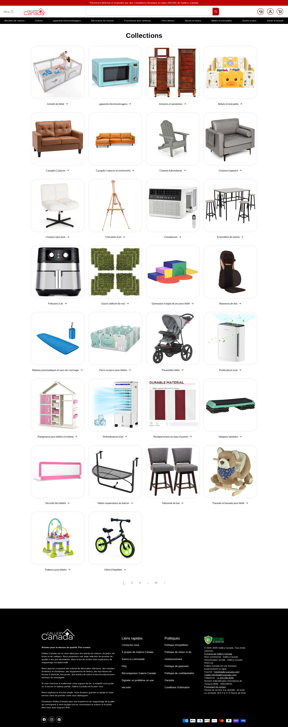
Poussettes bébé (171, 370)
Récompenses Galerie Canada (139, 673)
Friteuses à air (55, 303)
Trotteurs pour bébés (56, 569)
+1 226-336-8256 (225, 678)
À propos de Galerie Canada (137, 652)
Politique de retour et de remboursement (178, 656)
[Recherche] (216, 11)
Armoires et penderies (170, 104)
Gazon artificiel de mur (113, 303)
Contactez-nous (130, 645)
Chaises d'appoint (228, 170)
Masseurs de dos (228, 303)
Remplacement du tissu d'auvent (170, 436)
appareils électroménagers (113, 104)
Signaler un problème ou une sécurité (138, 684)
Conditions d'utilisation (177, 687)
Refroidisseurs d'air (113, 436)
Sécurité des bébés (55, 503)
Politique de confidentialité (179, 673)
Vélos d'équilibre (113, 569)
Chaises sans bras (56, 237)
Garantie (169, 680)
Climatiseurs (170, 237)
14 (156, 582)
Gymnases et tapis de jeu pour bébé (171, 303)
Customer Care (260, 11)
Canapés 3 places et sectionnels (113, 170)
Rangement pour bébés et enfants (56, 436)
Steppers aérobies (228, 436)
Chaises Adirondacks (170, 170)
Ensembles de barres (228, 237)
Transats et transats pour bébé (228, 503)
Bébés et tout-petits (228, 104)
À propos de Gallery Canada (218, 654)
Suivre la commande (133, 659)
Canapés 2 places (55, 170)
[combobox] (152, 11)
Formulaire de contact (215, 687)
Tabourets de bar (171, 503)
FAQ (124, 666)
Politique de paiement (177, 666)
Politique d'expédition (176, 645)
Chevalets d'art (113, 237)
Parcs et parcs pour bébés (113, 370)
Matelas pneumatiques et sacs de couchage (55, 370)
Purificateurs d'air (228, 370)
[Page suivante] (164, 582)
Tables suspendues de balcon (113, 503)
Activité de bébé (55, 104)
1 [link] (123, 582)
